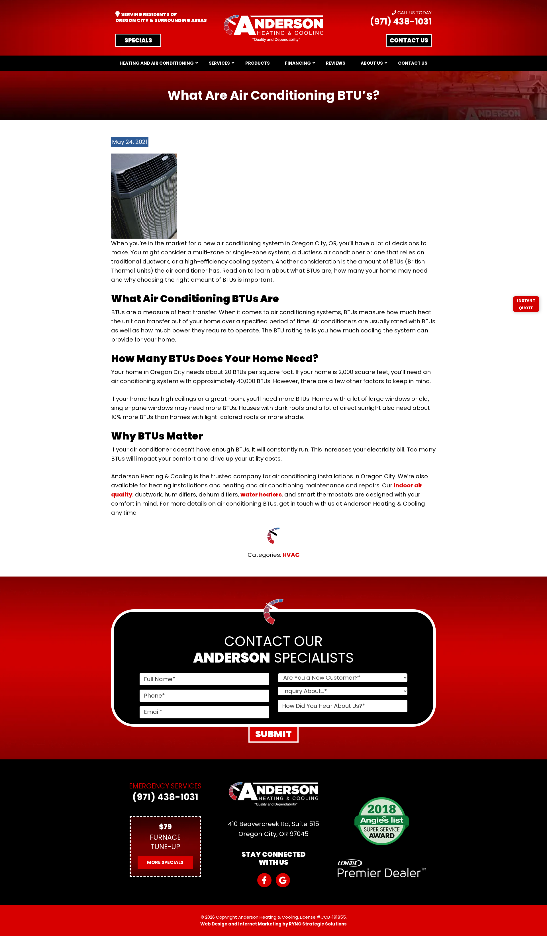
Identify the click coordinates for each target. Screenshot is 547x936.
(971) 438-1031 (401, 21)
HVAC (291, 555)
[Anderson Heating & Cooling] (273, 28)
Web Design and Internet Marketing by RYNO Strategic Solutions (273, 924)
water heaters (261, 494)
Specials (138, 40)
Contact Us (409, 40)
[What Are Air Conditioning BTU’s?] (144, 196)
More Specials (165, 862)
